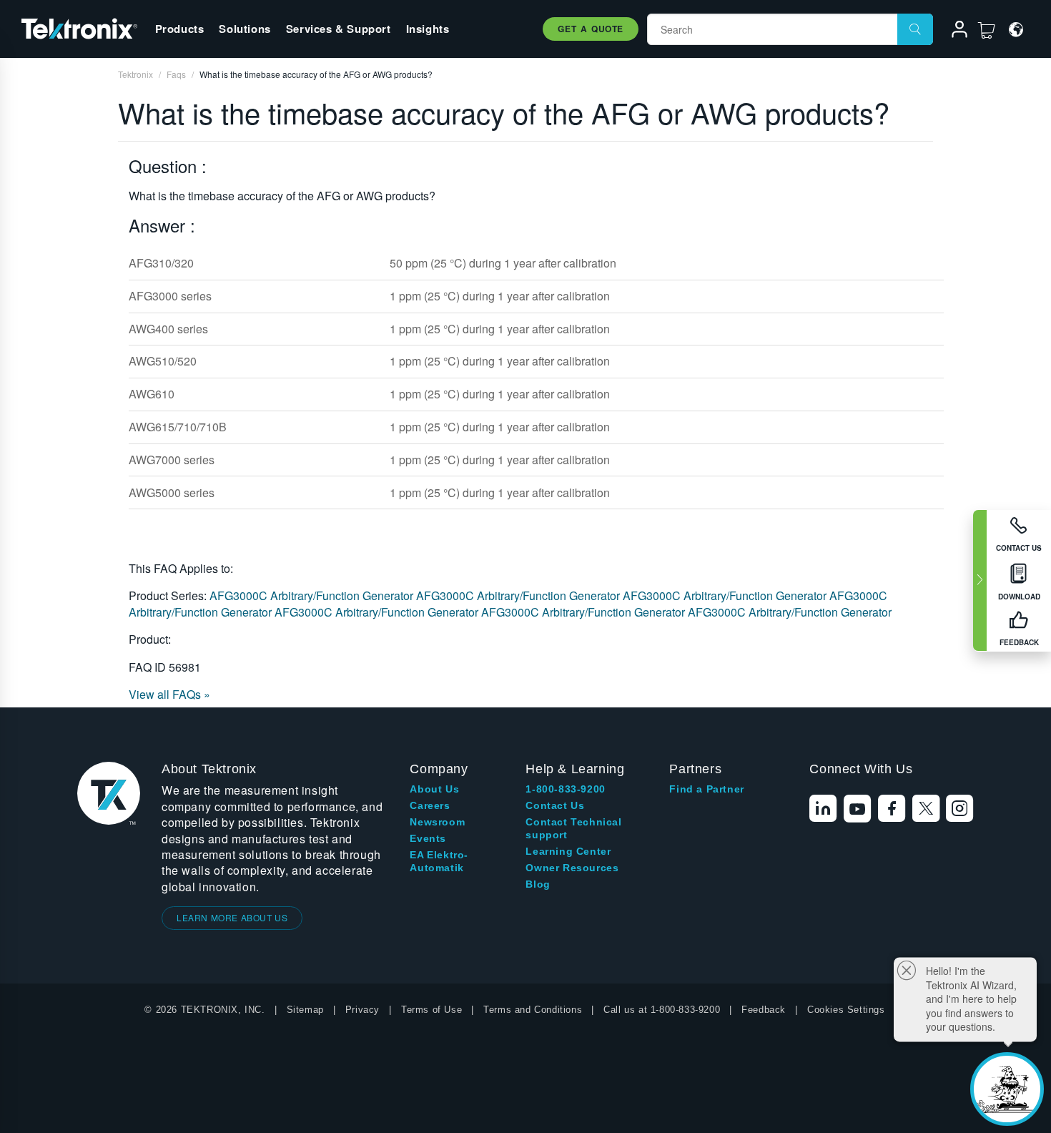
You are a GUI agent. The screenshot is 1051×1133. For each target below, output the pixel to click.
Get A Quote (590, 28)
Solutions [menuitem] (244, 28)
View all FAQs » (169, 694)
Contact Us (555, 805)
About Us (434, 789)
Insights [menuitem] (428, 28)
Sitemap (305, 1009)
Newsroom (437, 822)
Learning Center (568, 851)
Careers (430, 805)
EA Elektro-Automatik (439, 861)
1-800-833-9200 (565, 789)
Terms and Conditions (532, 1009)
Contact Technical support (573, 828)
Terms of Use (431, 1009)
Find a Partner (706, 789)
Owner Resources (572, 867)
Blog (538, 884)
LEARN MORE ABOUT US (232, 917)
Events (428, 838)
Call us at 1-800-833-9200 (661, 1009)
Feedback (763, 1009)
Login (953, 31)
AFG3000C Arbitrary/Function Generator (312, 595)
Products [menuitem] (179, 28)
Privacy (362, 1009)
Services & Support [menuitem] (338, 28)
